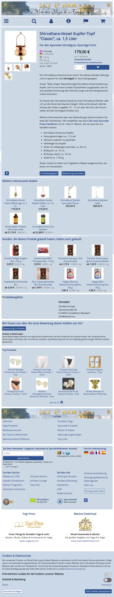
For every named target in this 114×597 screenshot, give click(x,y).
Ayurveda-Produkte (67, 425)
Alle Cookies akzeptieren (98, 591)
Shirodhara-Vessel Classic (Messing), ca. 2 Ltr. (15, 203)
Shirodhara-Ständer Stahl (98, 202)
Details (5, 584)
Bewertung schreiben (73, 173)
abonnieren (23, 458)
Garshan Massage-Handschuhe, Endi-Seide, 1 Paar (15, 372)
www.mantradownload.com (85, 540)
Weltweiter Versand (67, 448)
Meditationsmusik (12, 430)
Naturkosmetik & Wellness (16, 438)
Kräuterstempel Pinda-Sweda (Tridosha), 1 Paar (68, 392)
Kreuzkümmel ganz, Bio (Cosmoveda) (70, 260)
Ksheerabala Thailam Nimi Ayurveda (15, 228)
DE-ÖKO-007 (42, 502)
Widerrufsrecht (64, 493)
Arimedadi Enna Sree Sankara (43, 228)
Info (68, 21)
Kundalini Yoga (65, 421)
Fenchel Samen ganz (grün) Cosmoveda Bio (97, 260)
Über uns (88, 484)
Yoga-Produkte (10, 425)
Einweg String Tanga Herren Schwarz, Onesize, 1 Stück (68, 372)
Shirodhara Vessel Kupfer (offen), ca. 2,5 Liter (43, 203)
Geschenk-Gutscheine (14, 489)
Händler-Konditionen (13, 480)
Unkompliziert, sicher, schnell (69, 456)
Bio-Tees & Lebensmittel (15, 434)
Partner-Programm (12, 484)
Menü (14, 21)
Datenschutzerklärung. (76, 568)
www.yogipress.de (28, 540)
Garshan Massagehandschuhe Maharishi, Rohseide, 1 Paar (42, 394)
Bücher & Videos (66, 430)
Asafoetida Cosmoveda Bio (15, 283)
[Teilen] (7, 173)
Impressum (63, 484)
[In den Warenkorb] (98, 67)
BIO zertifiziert (43, 499)
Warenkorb (102, 21)
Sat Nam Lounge (38, 480)
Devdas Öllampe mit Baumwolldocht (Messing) (94, 392)
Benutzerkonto (51, 21)
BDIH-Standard (70, 502)
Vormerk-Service (38, 476)
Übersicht (7, 421)
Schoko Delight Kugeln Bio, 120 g (15, 260)
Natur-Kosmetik (70, 499)
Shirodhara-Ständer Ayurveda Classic (70, 202)
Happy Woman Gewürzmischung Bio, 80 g (70, 284)
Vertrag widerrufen (94, 491)
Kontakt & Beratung (67, 480)
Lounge (57, 416)
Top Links (62, 438)
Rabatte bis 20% (11, 476)
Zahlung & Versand (66, 476)
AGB (59, 489)
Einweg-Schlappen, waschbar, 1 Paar (95, 370)
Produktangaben (49, 173)
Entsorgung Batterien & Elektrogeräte (96, 479)
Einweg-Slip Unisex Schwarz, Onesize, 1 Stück (15, 392)
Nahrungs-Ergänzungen (69, 434)
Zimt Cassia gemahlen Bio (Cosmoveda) (43, 283)
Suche (34, 21)
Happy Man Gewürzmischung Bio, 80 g (97, 284)
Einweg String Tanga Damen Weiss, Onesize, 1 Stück (42, 372)
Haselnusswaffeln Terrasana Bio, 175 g (43, 260)
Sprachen (85, 21)
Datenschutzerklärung (95, 473)
